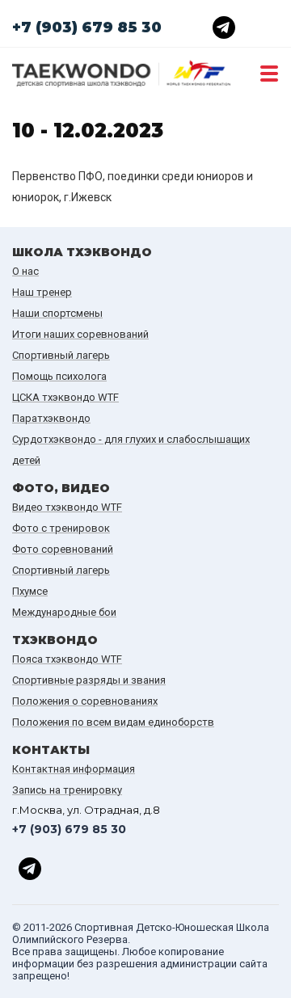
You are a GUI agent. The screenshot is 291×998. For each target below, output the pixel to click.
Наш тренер (42, 292)
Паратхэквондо (51, 418)
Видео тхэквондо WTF (67, 507)
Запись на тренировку (67, 790)
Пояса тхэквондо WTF (67, 659)
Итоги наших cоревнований (80, 334)
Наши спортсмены (57, 313)
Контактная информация (73, 769)
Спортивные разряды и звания (89, 680)
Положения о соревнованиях (85, 701)
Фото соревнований (62, 549)
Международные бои (64, 612)
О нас (25, 271)
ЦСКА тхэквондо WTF (65, 397)
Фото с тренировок (61, 528)
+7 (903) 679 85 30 (87, 27)
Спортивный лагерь (61, 355)
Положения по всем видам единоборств (113, 722)
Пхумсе (30, 591)
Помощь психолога (59, 376)
